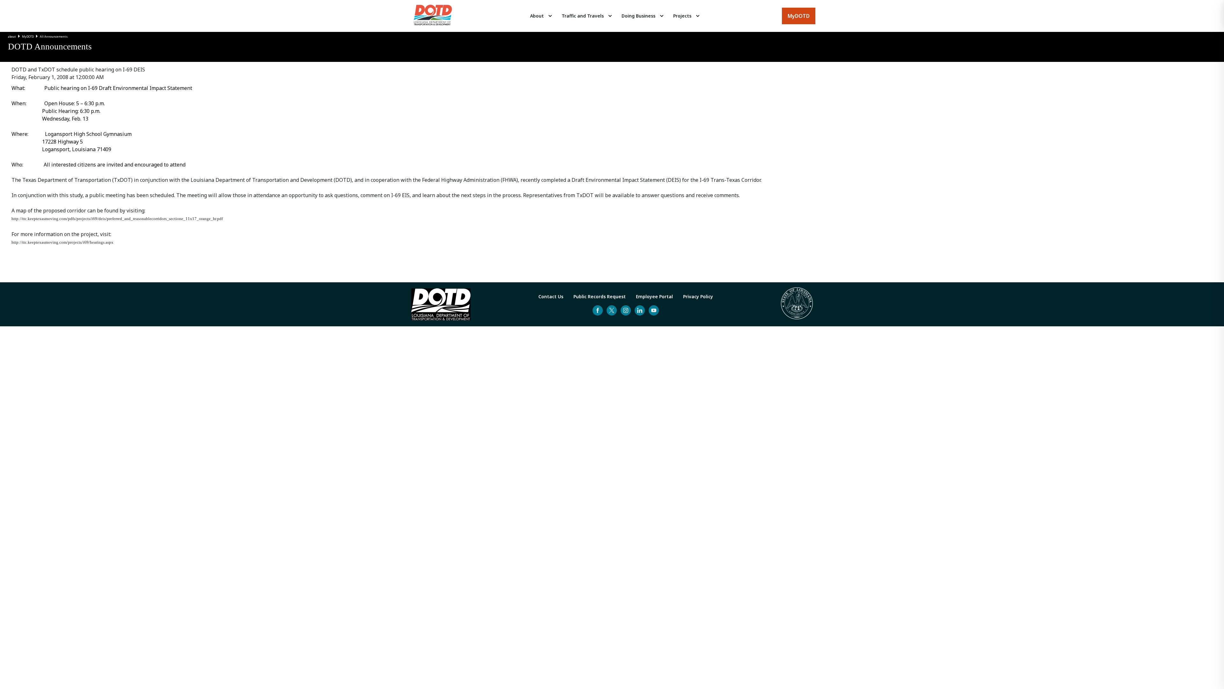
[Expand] (550, 16)
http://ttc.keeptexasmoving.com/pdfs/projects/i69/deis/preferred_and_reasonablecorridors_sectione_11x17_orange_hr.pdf (117, 218)
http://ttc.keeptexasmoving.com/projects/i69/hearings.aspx (62, 242)
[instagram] (626, 310)
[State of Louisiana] (797, 304)
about (12, 36)
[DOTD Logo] (433, 16)
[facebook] (598, 310)
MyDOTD (28, 36)
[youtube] (654, 310)
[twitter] (612, 310)
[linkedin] (640, 310)
